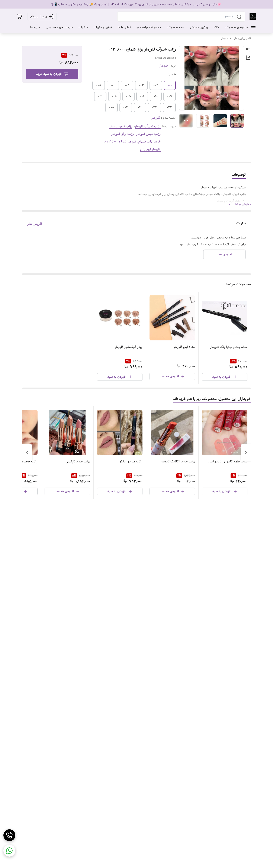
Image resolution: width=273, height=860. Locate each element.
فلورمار (224, 38)
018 (114, 96)
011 (142, 96)
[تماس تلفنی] (9, 835)
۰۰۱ (170, 85)
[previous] (246, 452)
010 (156, 96)
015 (128, 96)
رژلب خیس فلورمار (148, 134)
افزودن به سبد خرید (49, 74)
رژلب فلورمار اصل (120, 126)
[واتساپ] (9, 851)
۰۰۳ (141, 85)
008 (98, 85)
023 (154, 107)
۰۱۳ (125, 107)
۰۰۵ (111, 107)
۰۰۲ (155, 85)
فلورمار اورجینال (150, 149)
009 (169, 96)
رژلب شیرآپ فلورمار (148, 126)
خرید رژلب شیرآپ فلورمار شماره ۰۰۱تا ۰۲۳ (133, 141)
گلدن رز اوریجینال (242, 38)
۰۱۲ (140, 107)
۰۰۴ (127, 85)
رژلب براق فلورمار (122, 134)
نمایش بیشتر (242, 204)
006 (112, 85)
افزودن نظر (34, 224)
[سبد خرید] (19, 16)
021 (100, 96)
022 (169, 107)
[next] (27, 452)
